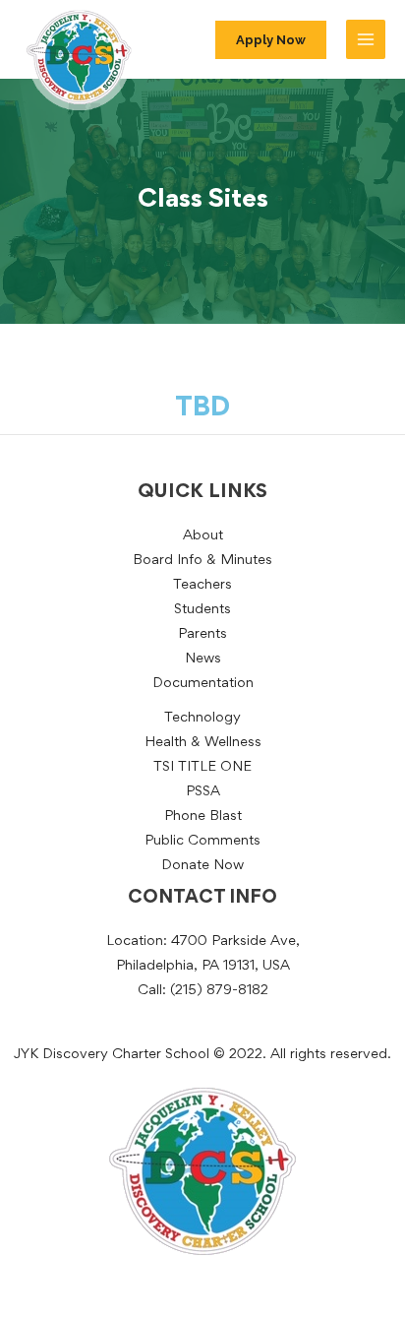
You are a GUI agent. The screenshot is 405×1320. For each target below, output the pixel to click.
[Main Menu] (365, 39)
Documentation (203, 683)
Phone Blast (203, 816)
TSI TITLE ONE (202, 767)
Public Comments (202, 841)
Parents (202, 634)
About (203, 536)
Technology (202, 718)
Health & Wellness (203, 742)
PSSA (203, 792)
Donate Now (202, 865)
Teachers (202, 585)
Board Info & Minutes (202, 560)
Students (202, 609)
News (203, 659)
